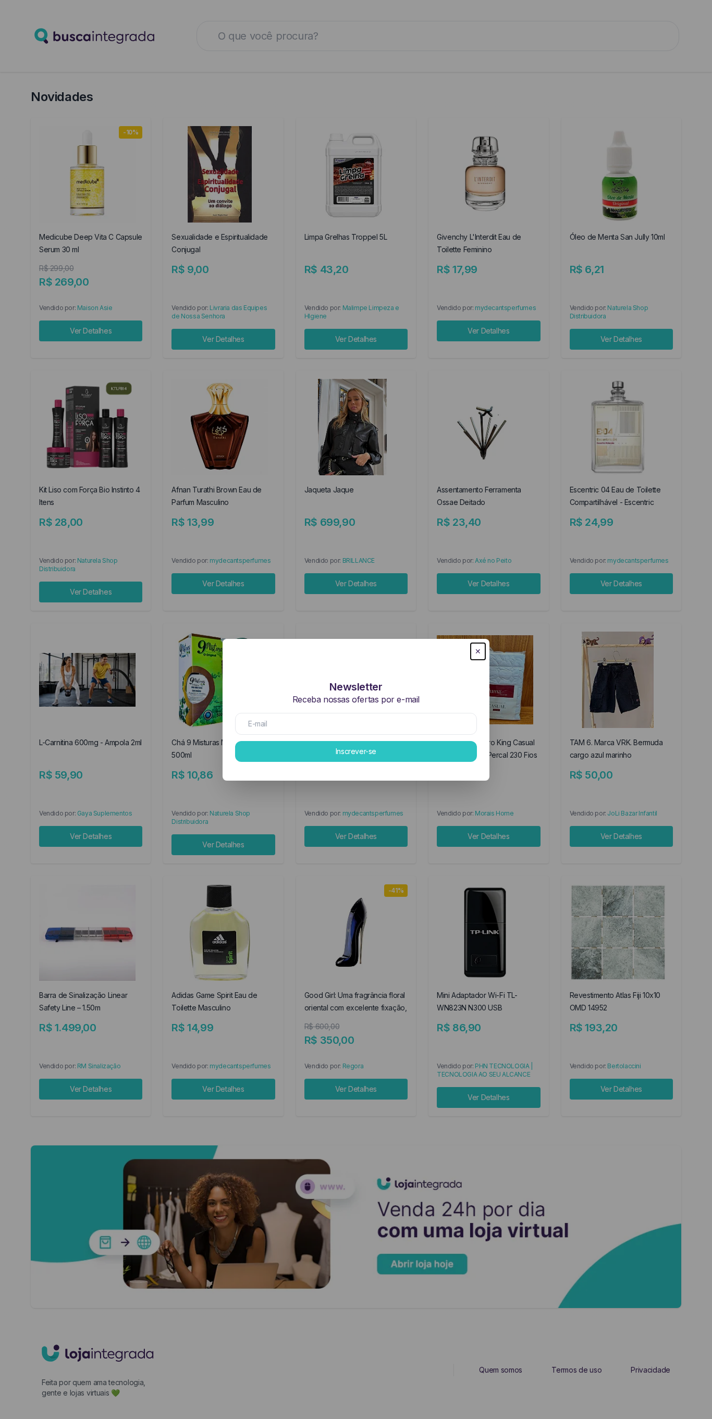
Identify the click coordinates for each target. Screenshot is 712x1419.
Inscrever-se (356, 751)
